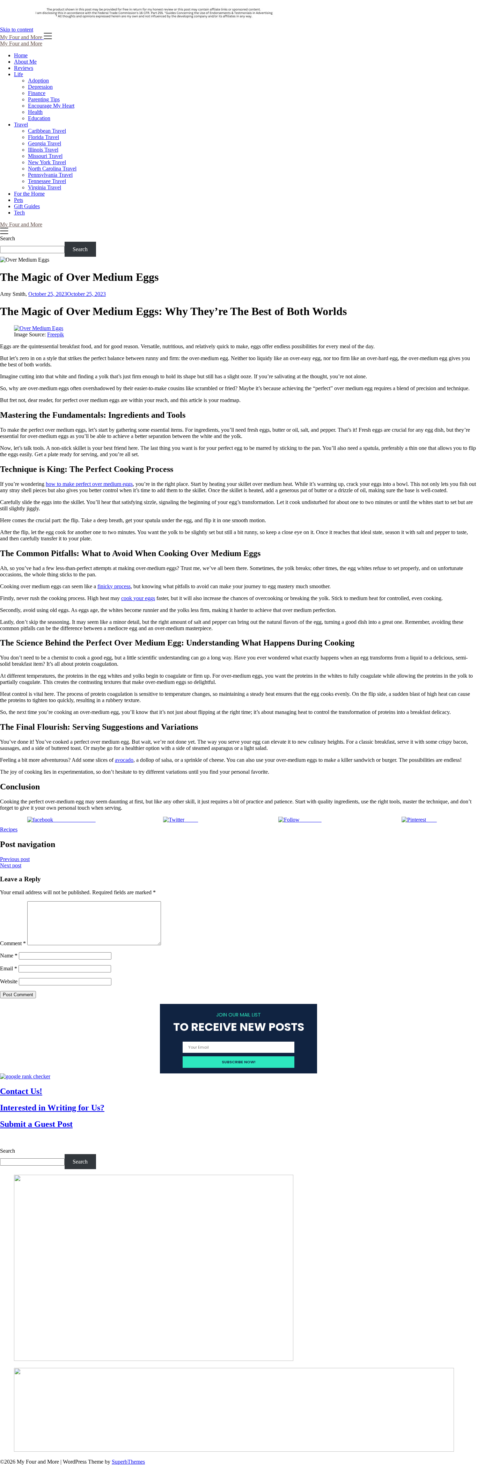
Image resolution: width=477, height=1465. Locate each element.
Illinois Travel (43, 150)
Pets (18, 200)
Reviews (23, 68)
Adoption (38, 80)
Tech (19, 213)
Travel (21, 124)
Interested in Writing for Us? (52, 1107)
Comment (13, 943)
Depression (40, 87)
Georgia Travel (44, 143)
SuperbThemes (128, 1462)
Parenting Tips (44, 99)
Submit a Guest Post (36, 1124)
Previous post (15, 859)
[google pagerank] (25, 1076)
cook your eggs (138, 598)
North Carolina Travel (52, 169)
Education (39, 118)
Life (18, 74)
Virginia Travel (44, 187)
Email (8, 968)
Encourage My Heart (51, 106)
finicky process (114, 586)
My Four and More (21, 43)
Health (35, 112)
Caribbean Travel (47, 131)
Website (8, 981)
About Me (25, 62)
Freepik (55, 334)
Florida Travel (43, 137)
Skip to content (16, 29)
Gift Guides (27, 206)
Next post (10, 865)
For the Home (29, 194)
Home (21, 55)
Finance (36, 93)
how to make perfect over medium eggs (89, 484)
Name (8, 956)
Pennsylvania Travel (50, 175)
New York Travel (47, 162)
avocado (124, 760)
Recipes (8, 829)
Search (7, 238)
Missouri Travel (45, 156)
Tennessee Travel (47, 181)
